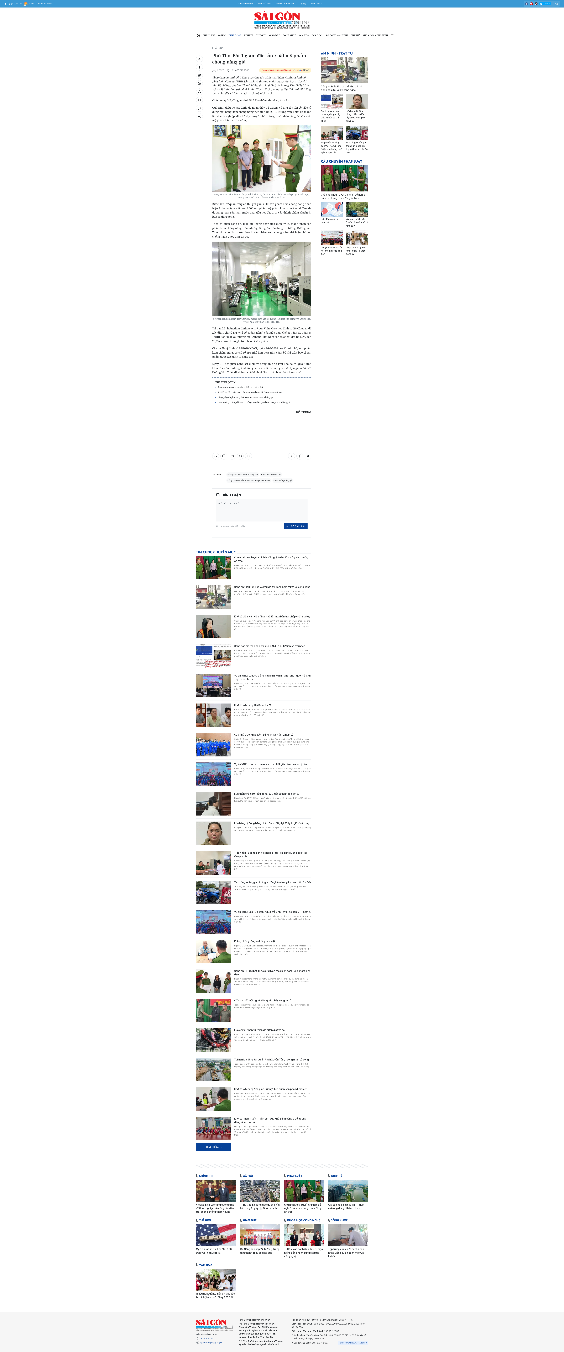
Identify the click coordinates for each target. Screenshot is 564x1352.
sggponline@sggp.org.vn (211, 1342)
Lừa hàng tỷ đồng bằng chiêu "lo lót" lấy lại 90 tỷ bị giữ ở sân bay (271, 823)
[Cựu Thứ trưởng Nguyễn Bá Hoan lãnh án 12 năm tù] (213, 744)
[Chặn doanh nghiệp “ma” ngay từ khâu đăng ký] (357, 238)
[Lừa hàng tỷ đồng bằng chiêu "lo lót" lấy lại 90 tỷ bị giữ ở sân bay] (213, 833)
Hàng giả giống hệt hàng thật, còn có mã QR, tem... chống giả (245, 397)
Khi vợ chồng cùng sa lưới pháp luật (254, 941)
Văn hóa (304, 35)
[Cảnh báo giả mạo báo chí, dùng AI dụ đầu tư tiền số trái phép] (213, 656)
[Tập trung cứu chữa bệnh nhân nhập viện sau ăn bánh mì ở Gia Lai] (348, 1235)
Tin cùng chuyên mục (216, 551)
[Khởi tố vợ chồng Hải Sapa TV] (213, 715)
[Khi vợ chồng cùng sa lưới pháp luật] (213, 951)
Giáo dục (274, 35)
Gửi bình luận (298, 526)
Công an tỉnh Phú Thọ (271, 474)
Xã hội (222, 35)
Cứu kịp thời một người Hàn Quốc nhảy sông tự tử (262, 1000)
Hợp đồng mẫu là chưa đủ (329, 221)
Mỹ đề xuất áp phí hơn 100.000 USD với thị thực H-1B (214, 1251)
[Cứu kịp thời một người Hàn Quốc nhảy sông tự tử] (213, 1010)
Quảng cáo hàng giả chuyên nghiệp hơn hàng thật (240, 387)
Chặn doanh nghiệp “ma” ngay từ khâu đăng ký (356, 251)
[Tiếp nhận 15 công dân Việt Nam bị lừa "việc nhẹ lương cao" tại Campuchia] (213, 863)
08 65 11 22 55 (206, 1338)
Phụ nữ (355, 35)
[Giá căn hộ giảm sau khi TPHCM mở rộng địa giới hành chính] (348, 1191)
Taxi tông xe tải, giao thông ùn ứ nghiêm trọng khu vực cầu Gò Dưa (272, 882)
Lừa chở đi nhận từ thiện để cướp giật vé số (259, 1030)
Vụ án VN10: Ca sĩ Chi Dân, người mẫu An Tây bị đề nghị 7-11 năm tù (272, 911)
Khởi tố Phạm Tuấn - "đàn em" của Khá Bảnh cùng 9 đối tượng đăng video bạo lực (270, 1120)
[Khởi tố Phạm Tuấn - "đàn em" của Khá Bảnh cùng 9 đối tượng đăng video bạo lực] (213, 1128)
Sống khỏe (289, 35)
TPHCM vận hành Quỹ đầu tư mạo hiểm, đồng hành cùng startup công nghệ (303, 1253)
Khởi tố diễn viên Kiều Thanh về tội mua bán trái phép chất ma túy (272, 616)
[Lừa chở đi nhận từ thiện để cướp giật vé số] (213, 1040)
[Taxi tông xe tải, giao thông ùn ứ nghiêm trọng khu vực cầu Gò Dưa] (213, 892)
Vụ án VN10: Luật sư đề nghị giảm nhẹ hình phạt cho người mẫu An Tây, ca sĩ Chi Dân (272, 677)
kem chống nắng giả (282, 480)
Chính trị (209, 35)
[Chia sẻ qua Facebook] (199, 67)
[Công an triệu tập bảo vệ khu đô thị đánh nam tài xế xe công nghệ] (213, 597)
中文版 (303, 4)
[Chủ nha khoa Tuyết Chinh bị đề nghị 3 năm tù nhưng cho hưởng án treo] (213, 567)
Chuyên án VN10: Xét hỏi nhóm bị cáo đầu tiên (331, 251)
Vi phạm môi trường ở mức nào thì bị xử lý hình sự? (357, 222)
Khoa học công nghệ (375, 35)
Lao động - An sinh (336, 35)
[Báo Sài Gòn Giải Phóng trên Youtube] (531, 3)
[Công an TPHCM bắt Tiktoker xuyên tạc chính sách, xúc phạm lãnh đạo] (213, 981)
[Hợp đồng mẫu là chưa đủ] (332, 209)
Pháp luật (235, 35)
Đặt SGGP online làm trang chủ (353, 1343)
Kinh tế (248, 35)
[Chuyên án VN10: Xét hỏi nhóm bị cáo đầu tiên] (332, 238)
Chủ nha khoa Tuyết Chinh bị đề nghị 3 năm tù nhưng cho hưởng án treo (271, 559)
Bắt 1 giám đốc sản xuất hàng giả (243, 474)
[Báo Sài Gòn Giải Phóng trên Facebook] (526, 3)
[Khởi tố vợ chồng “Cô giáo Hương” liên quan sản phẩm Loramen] (213, 1099)
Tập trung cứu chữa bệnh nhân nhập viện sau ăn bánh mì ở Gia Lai (346, 1253)
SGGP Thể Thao (264, 4)
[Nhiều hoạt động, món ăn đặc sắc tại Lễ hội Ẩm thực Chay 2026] (216, 1280)
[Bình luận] (199, 108)
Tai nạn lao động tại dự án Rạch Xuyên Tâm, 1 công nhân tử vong (271, 1059)
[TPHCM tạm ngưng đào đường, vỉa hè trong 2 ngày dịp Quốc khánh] (260, 1191)
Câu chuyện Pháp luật (341, 161)
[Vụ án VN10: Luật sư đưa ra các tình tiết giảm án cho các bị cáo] (213, 774)
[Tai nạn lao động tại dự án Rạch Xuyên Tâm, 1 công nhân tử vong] (213, 1069)
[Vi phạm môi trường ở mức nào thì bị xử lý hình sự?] (357, 209)
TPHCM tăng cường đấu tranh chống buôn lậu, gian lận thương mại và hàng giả (254, 402)
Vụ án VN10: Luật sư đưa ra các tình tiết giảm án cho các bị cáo (270, 764)
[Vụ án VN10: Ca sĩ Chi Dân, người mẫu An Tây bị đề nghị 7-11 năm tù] (213, 922)
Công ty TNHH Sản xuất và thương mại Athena (249, 480)
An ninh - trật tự (337, 53)
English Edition (246, 4)
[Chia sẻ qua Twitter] (199, 75)
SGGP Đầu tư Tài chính (286, 4)
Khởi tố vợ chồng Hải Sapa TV (251, 705)
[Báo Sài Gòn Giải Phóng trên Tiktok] (536, 3)
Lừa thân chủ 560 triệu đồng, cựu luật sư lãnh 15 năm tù (266, 793)
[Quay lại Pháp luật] (199, 116)
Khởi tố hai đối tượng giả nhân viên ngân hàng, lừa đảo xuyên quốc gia (250, 392)
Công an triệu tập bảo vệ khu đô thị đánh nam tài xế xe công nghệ (272, 586)
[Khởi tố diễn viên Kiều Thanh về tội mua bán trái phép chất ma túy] (213, 626)
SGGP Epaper (316, 4)
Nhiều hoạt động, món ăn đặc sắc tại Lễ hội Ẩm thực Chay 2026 (215, 1295)
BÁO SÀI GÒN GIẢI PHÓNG (282, 20)
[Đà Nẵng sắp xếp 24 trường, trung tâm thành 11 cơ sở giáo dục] (260, 1235)
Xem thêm (392, 35)
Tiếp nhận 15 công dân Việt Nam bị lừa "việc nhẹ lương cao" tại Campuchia (270, 854)
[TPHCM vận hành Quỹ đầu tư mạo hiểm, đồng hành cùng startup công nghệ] (304, 1235)
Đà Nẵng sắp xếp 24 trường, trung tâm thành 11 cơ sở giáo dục (260, 1251)
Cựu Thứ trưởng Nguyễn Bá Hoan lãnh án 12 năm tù (263, 734)
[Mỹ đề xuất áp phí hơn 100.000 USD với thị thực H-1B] (216, 1235)
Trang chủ (198, 35)
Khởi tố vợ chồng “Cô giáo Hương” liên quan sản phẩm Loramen (270, 1089)
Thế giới (261, 35)
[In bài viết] (199, 91)
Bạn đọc (317, 35)
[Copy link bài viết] (199, 100)
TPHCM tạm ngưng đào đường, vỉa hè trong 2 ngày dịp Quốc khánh (260, 1206)
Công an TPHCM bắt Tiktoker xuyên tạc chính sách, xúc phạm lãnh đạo (272, 972)
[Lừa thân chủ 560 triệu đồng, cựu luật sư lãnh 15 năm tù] (213, 804)
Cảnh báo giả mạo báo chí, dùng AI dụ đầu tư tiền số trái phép (269, 646)
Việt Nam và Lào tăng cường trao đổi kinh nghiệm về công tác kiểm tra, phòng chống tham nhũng (215, 1208)
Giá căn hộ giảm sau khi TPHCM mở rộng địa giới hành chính (346, 1206)
